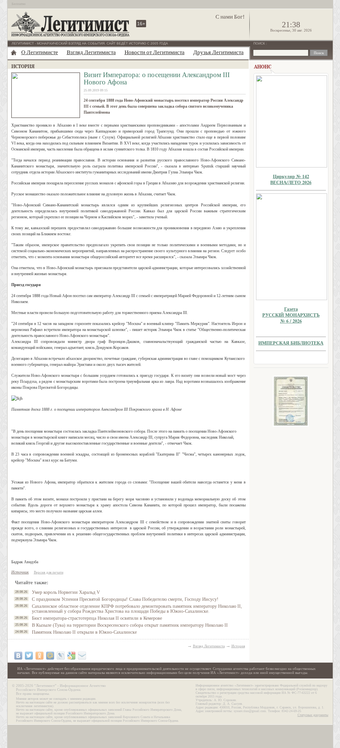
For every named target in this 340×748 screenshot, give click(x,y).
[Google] (71, 656)
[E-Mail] (82, 656)
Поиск (259, 43)
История (238, 646)
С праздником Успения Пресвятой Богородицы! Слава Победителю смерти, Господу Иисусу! (125, 599)
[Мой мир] (50, 656)
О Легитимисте (39, 52)
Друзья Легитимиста (218, 52)
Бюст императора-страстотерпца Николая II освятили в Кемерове (97, 618)
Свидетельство (291, 401)
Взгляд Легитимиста (91, 52)
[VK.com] (18, 656)
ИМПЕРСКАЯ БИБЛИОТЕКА (290, 342)
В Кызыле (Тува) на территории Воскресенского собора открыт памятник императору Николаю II (130, 625)
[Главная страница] (14, 52)
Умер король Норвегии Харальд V (66, 592)
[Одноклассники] (39, 656)
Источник (20, 572)
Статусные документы (313, 715)
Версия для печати (48, 572)
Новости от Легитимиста (155, 52)
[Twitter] (29, 656)
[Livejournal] (61, 656)
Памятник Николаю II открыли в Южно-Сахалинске (84, 632)
